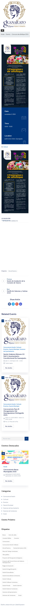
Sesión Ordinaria (7, 579)
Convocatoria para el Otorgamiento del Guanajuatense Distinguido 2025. (13, 412)
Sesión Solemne (17, 585)
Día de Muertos (13, 271)
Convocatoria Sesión (9, 347)
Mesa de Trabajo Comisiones (10, 551)
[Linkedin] (20, 304)
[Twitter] (13, 304)
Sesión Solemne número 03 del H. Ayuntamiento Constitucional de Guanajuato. (14, 356)
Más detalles (8, 368)
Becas (4, 535)
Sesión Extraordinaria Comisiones (11, 575)
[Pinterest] (16, 304)
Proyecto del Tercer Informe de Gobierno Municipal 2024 (13, 562)
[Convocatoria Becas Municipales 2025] (15, 457)
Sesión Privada (6, 585)
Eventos (5, 349)
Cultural (5, 147)
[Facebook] (9, 304)
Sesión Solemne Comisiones (10, 589)
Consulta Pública (7, 538)
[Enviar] (26, 439)
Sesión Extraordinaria (8, 572)
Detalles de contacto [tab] (10, 221)
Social (5, 467)
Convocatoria (6, 541)
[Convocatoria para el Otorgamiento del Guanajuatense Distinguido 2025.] (15, 388)
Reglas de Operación (8, 566)
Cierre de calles (13, 535)
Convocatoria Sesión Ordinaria (10, 544)
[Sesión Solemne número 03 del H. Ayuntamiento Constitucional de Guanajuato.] (15, 331)
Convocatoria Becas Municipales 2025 (10, 471)
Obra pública (6, 554)
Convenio (16, 538)
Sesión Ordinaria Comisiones (10, 582)
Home (2, 34)
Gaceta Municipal (14, 349)
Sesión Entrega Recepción (9, 569)
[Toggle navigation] (2, 30)
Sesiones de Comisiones (10, 511)
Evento (8, 34)
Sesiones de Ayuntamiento (11, 508)
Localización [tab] (6, 218)
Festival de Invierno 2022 (19, 548)
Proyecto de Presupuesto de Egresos (12, 558)
